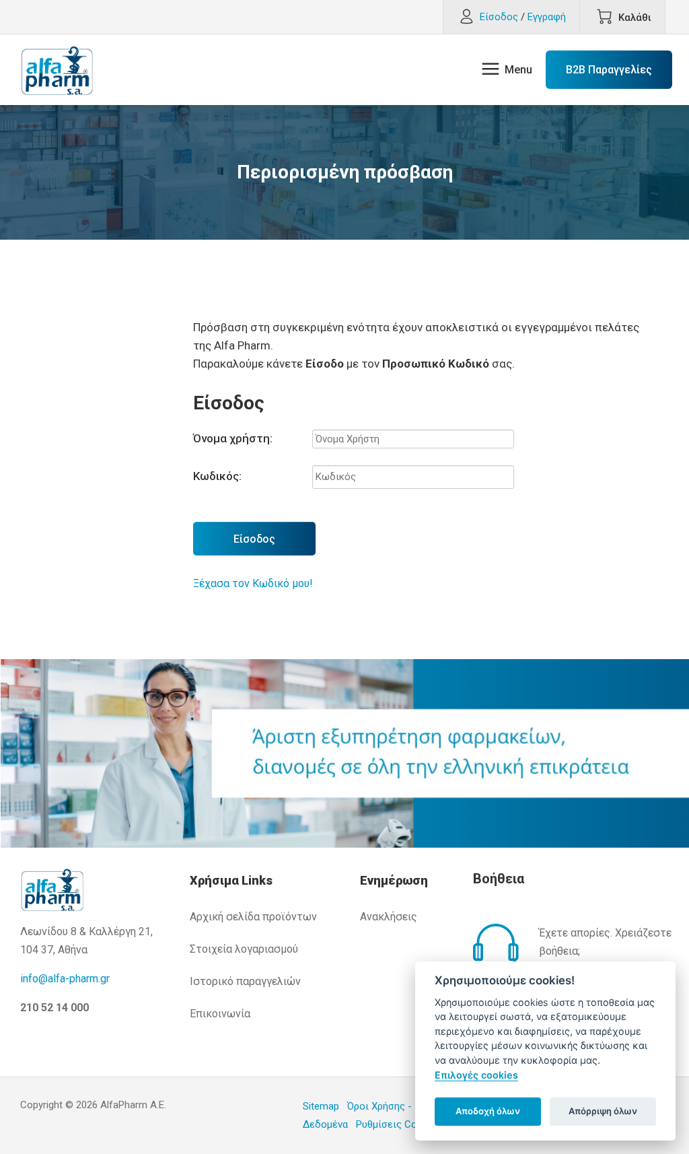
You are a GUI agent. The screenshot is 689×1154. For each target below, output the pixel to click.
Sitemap (321, 1106)
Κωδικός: (217, 476)
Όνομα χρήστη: (233, 438)
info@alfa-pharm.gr (65, 978)
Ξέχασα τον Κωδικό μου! (253, 583)
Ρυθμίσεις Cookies (398, 1124)
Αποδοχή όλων (488, 1111)
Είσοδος (254, 539)
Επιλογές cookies (476, 1075)
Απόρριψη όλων (603, 1111)
